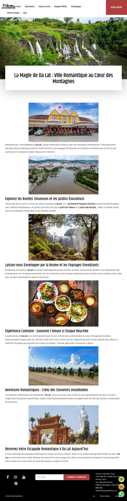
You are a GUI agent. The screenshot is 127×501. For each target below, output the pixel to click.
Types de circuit (44, 6)
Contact (117, 496)
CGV (94, 496)
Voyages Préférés (60, 6)
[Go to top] (4, 496)
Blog (25, 12)
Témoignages (76, 6)
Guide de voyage (13, 12)
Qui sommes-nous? (14, 6)
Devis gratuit (116, 7)
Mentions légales (105, 496)
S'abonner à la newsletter (76, 477)
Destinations (29, 6)
